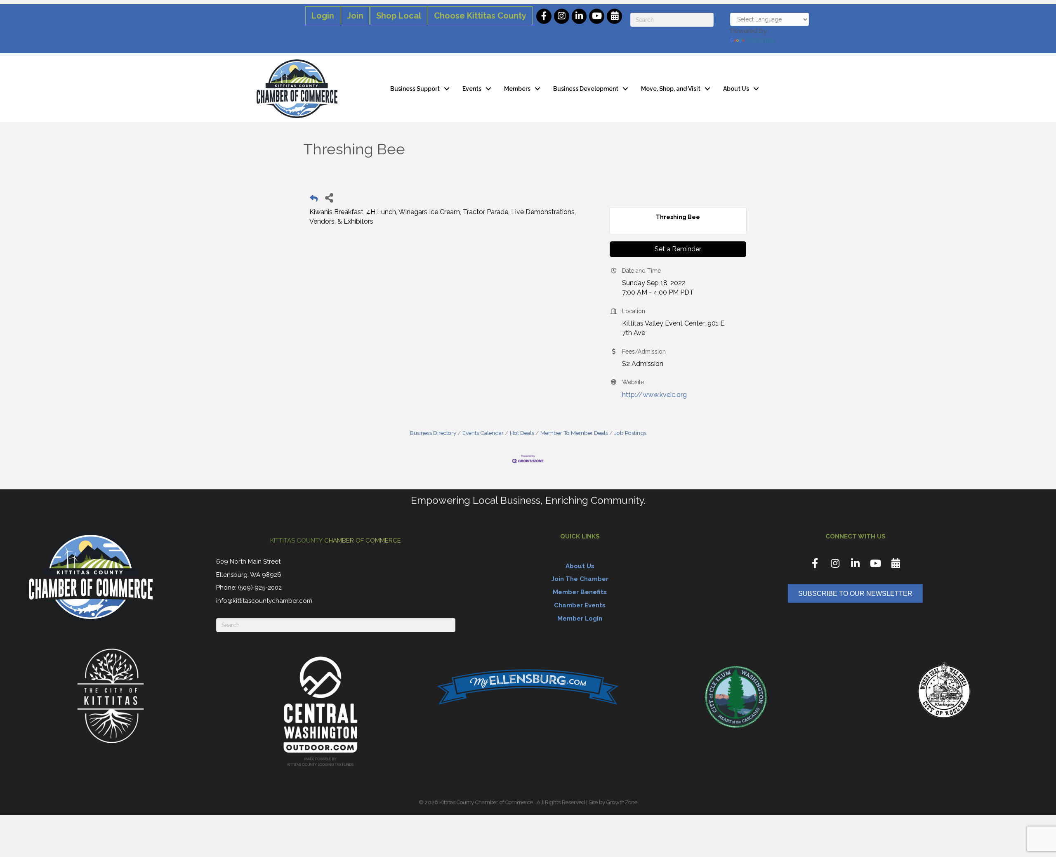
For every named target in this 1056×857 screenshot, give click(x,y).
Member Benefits (580, 592)
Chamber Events (580, 605)
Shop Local (398, 16)
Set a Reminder (678, 249)
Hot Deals (522, 433)
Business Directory (433, 433)
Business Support (415, 88)
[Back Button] (314, 200)
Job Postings (630, 433)
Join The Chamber (580, 579)
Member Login (579, 618)
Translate (760, 40)
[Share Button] (329, 197)
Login (322, 16)
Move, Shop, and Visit (670, 88)
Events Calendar (483, 433)
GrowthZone (621, 802)
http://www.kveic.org (654, 395)
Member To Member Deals (574, 433)
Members (517, 88)
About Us (736, 88)
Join (355, 16)
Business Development (585, 88)
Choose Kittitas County (480, 16)
